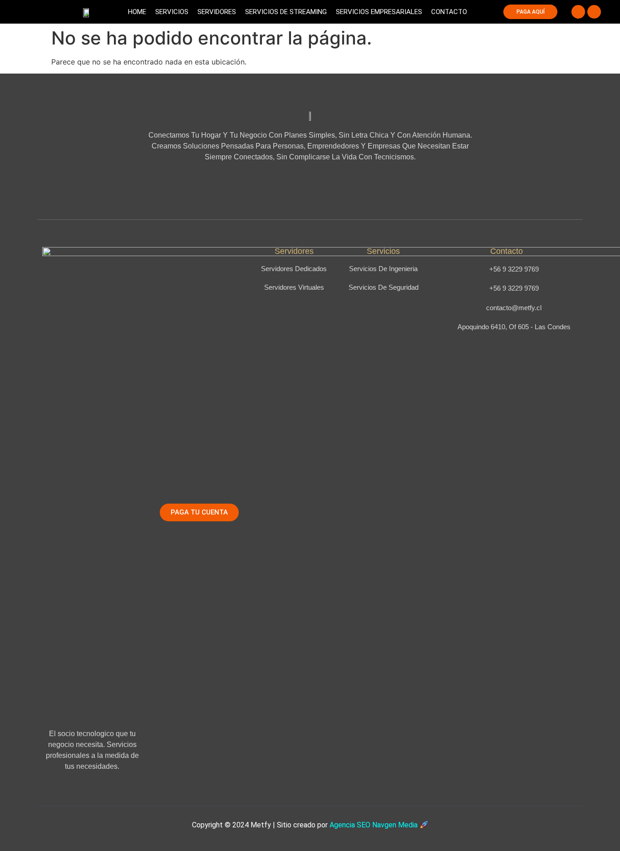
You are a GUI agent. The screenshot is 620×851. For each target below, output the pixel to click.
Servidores (216, 12)
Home (137, 12)
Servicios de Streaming (286, 12)
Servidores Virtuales (294, 287)
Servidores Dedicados (294, 268)
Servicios (171, 12)
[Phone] (578, 12)
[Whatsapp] (594, 12)
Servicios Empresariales (379, 12)
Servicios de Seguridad (383, 287)
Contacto (449, 12)
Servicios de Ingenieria (383, 268)
